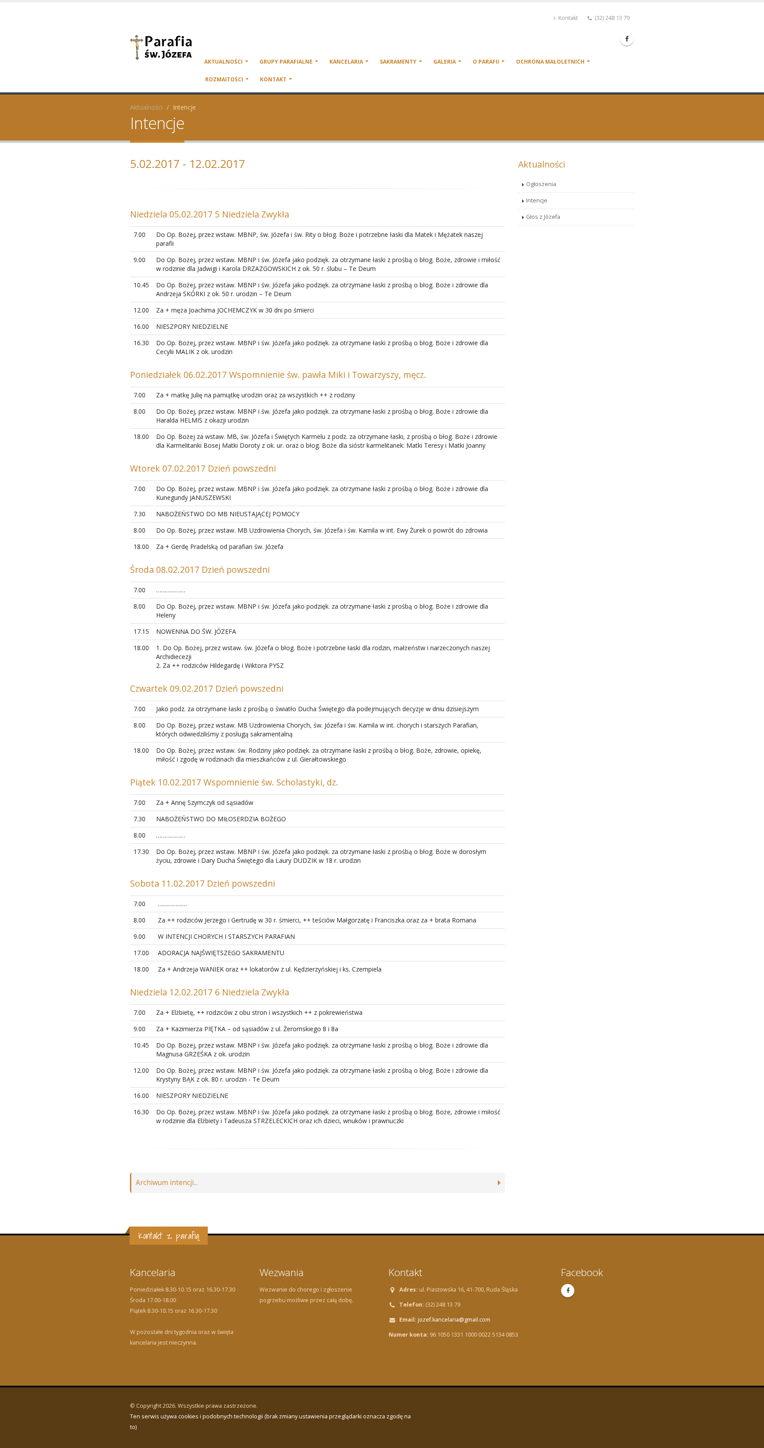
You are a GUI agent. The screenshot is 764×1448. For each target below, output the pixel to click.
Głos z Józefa (543, 217)
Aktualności (223, 61)
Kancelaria (346, 61)
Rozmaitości (224, 79)
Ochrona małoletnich (550, 61)
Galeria (444, 61)
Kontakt (567, 18)
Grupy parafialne (286, 61)
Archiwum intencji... (167, 1182)
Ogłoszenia (541, 184)
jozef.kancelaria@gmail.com (454, 1319)
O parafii (486, 61)
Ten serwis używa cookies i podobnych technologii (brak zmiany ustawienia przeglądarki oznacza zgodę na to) (270, 1422)
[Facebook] (627, 39)
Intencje (536, 200)
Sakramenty (398, 61)
